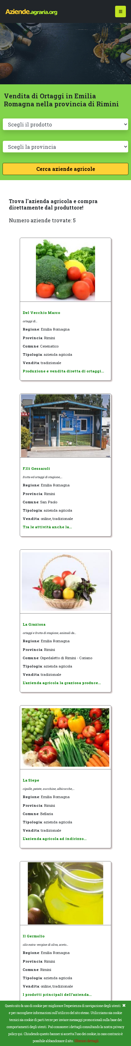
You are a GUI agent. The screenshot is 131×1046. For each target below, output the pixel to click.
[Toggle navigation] (120, 12)
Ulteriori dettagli (86, 1041)
